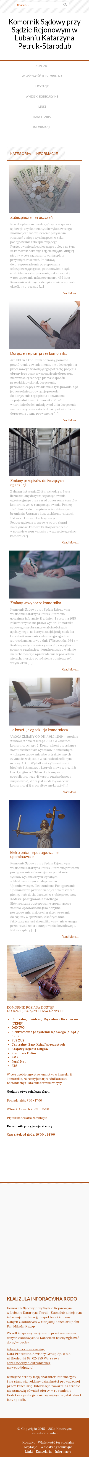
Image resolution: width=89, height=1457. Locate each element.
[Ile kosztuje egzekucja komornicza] (44, 701)
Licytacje (42, 86)
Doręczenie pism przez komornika (38, 353)
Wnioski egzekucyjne (42, 96)
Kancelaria (42, 117)
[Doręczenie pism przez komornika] (44, 325)
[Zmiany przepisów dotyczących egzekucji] (44, 452)
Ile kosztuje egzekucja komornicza (39, 729)
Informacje (42, 127)
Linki (42, 106)
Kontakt (42, 66)
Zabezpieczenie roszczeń (31, 217)
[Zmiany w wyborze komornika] (44, 574)
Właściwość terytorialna (42, 76)
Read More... (70, 293)
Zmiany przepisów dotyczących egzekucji (37, 482)
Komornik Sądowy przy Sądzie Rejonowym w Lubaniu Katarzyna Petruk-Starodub (44, 34)
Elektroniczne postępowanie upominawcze (34, 854)
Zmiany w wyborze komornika (35, 602)
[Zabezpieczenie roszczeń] (44, 189)
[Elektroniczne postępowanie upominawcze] (44, 824)
